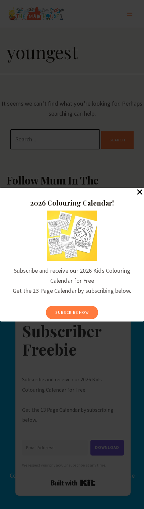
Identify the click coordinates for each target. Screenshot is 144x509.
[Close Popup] (140, 192)
